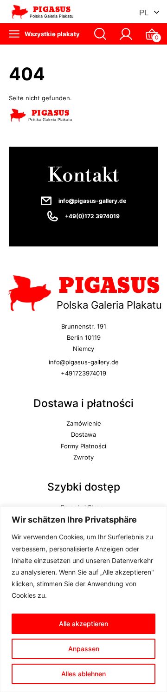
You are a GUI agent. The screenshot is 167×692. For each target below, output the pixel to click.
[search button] (100, 34)
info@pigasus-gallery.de (92, 201)
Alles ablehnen (83, 674)
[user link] (126, 34)
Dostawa (83, 434)
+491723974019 (83, 373)
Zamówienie (83, 423)
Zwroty (83, 457)
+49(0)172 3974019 (92, 216)
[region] (83, 599)
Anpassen (83, 649)
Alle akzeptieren (83, 623)
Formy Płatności (83, 446)
